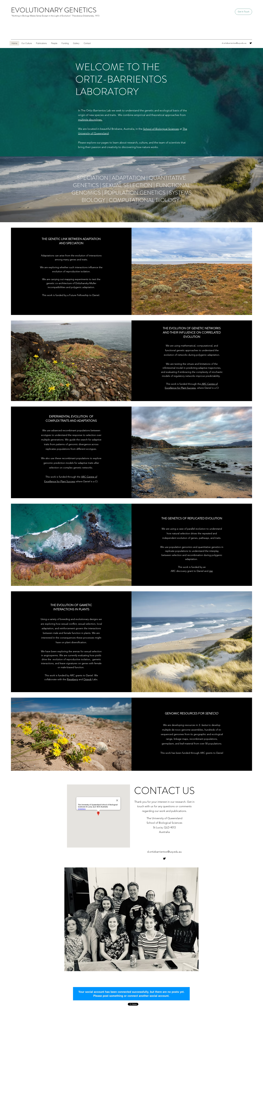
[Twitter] (250, 43)
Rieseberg (72, 679)
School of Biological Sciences (161, 128)
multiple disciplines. (90, 119)
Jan (211, 571)
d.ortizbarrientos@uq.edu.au (234, 43)
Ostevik (87, 679)
